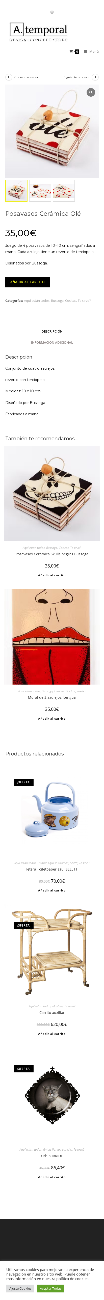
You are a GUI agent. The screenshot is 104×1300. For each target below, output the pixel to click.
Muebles (57, 1006)
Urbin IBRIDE (52, 1155)
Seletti (73, 863)
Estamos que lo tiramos (53, 863)
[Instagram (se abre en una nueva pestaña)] (52, 12)
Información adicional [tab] (52, 342)
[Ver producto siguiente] (95, 77)
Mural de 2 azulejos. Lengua (52, 697)
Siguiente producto (77, 77)
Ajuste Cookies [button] (20, 1288)
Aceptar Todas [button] (50, 1288)
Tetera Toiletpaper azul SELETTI (52, 869)
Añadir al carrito (27, 282)
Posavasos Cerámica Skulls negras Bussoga (52, 554)
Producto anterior (26, 77)
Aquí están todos (36, 300)
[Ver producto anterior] (8, 77)
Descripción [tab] (52, 331)
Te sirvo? (84, 300)
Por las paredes (76, 691)
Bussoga (57, 300)
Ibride (46, 1149)
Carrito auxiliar (52, 1012)
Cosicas (70, 300)
